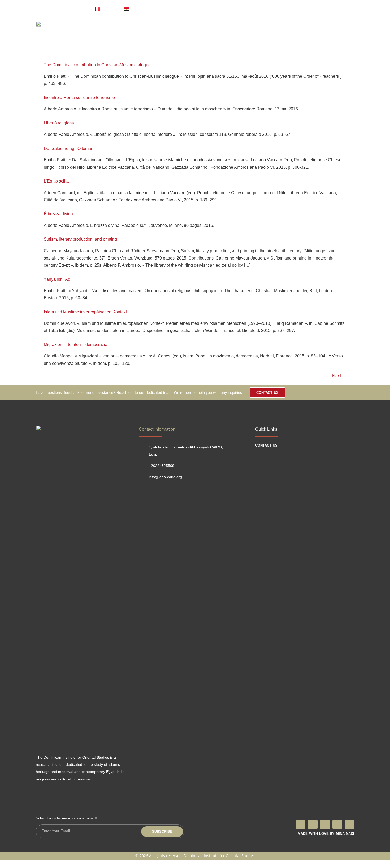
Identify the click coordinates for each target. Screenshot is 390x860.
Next (339, 376)
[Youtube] (290, 9)
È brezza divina (58, 213)
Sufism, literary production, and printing (80, 239)
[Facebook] (244, 9)
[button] (332, 26)
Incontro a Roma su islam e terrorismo (79, 97)
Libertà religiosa (59, 123)
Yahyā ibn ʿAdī (57, 279)
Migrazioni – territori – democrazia (75, 344)
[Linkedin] (349, 824)
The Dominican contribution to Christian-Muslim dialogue (97, 65)
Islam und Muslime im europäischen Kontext (85, 312)
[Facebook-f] (300, 824)
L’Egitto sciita (56, 181)
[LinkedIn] (267, 9)
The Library (162, 27)
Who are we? (127, 27)
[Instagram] (279, 9)
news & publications (303, 27)
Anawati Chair (258, 27)
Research (193, 27)
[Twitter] (255, 9)
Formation (224, 27)
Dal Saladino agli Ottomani (69, 148)
